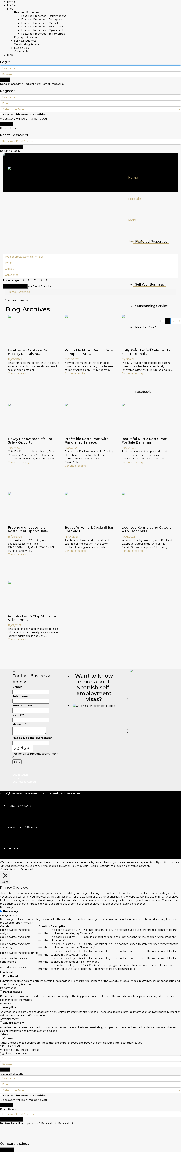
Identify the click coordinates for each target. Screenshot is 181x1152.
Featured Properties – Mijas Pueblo (43, 30)
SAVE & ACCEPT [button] (10, 1046)
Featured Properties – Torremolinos (43, 33)
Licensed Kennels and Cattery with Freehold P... (146, 529)
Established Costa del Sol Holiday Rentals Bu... (28, 352)
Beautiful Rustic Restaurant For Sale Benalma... (145, 440)
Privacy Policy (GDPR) (19, 805)
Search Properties (15, 286)
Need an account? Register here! (20, 83)
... (35, 370)
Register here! (8, 1123)
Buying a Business (25, 37)
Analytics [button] (5, 1003)
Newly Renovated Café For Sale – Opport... (30, 440)
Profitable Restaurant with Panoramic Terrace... (87, 440)
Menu (10, 8)
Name (17, 687)
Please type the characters (32, 738)
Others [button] (4, 1034)
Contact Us (21, 51)
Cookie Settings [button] (10, 869)
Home (11, 1)
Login (4, 79)
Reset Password (11, 146)
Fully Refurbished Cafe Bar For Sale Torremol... (147, 352)
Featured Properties (26, 12)
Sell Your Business (25, 40)
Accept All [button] (27, 869)
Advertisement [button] (9, 1019)
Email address (23, 705)
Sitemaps (12, 848)
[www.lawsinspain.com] (94, 705)
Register (6, 124)
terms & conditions (34, 114)
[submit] (13, 671)
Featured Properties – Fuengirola (41, 19)
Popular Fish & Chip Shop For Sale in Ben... (32, 618)
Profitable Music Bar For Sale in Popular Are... (89, 352)
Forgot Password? (53, 83)
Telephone (20, 696)
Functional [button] (6, 972)
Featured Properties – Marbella (40, 23)
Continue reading (18, 373)
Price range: (11, 280)
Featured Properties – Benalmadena (43, 16)
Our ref (18, 714)
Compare (7, 1149)
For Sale (12, 5)
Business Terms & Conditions (23, 827)
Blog (10, 55)
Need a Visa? (22, 47)
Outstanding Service (26, 44)
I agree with (25, 114)
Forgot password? (29, 1123)
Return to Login (10, 151)
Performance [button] (8, 988)
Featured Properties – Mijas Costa (42, 26)
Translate (135, 241)
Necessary (10, 911)
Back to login (49, 1123)
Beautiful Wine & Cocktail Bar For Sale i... (89, 529)
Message (19, 724)
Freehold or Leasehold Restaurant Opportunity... (29, 529)
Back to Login (8, 128)
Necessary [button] (6, 907)
